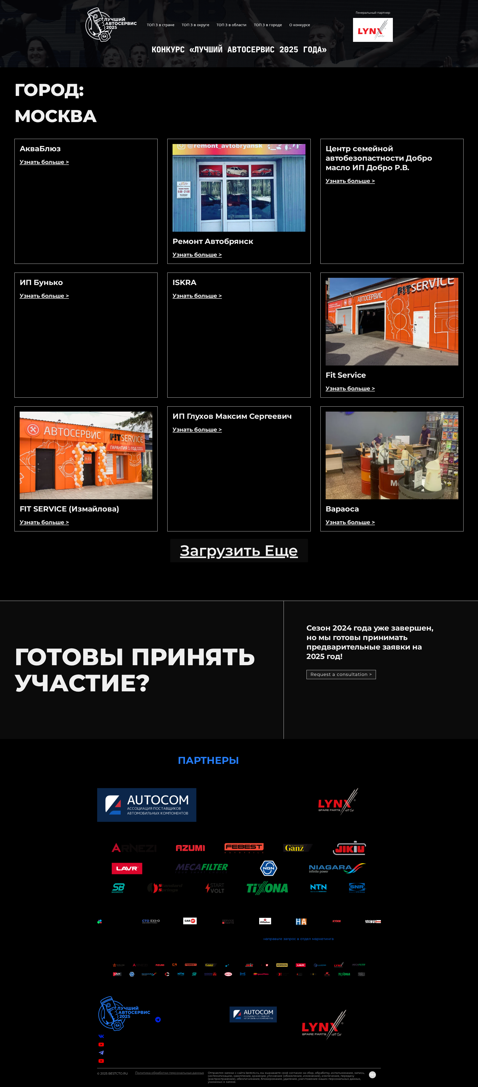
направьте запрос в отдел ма (290, 939)
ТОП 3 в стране (160, 24)
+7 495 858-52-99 (177, 1041)
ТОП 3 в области (231, 24)
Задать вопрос (175, 1019)
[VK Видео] (101, 1044)
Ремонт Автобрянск (213, 241)
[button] (239, 550)
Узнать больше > (44, 162)
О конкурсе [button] (299, 24)
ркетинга (325, 939)
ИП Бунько (41, 282)
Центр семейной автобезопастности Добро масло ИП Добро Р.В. (379, 158)
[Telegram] (101, 1053)
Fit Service (346, 375)
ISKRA (184, 282)
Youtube (113, 1061)
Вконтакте (115, 1036)
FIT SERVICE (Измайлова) (69, 508)
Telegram (114, 1052)
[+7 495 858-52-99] (158, 1041)
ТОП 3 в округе (195, 24)
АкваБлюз (40, 148)
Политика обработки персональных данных (169, 1073)
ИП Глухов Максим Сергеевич (232, 416)
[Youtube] (101, 1061)
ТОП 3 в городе (268, 24)
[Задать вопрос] (158, 1019)
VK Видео (114, 1044)
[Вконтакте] (101, 1036)
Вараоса (342, 508)
